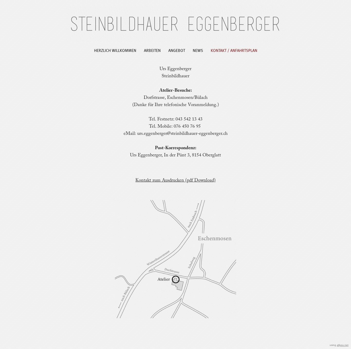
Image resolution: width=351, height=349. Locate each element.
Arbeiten (152, 50)
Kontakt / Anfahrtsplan (234, 50)
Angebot (176, 50)
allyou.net (342, 345)
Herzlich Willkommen (115, 50)
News (198, 50)
